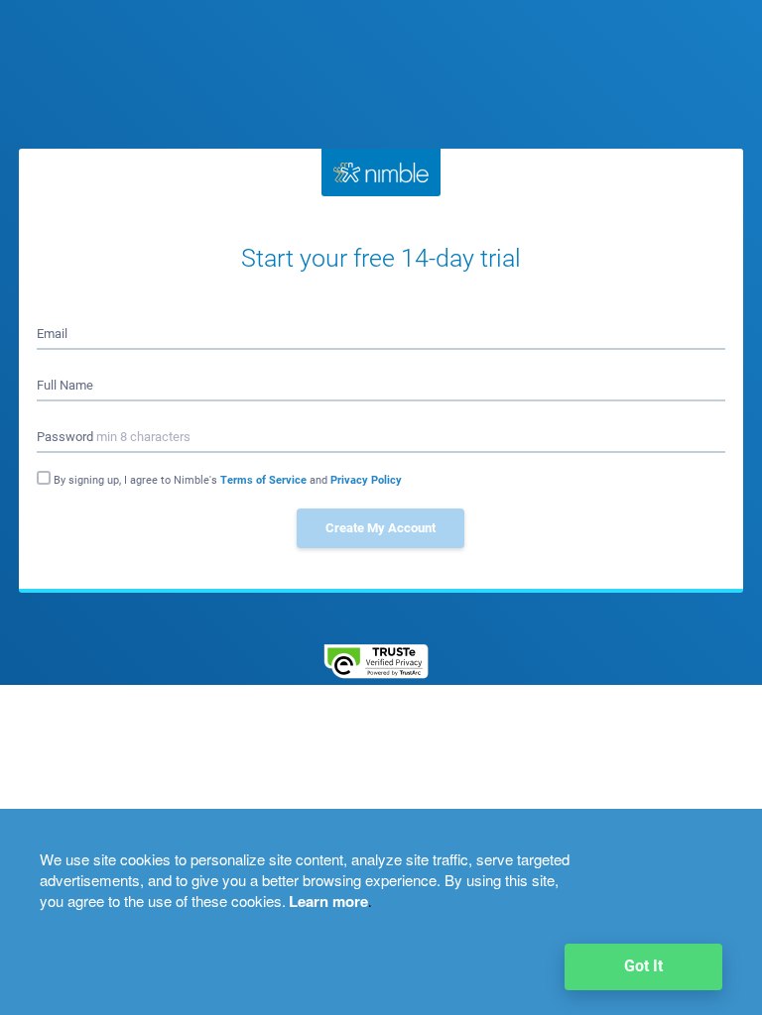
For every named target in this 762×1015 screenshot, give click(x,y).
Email (52, 333)
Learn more (328, 901)
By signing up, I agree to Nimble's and (228, 480)
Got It (643, 966)
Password (113, 436)
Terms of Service (265, 480)
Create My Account (380, 527)
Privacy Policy (366, 480)
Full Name (65, 385)
